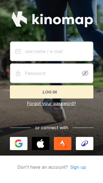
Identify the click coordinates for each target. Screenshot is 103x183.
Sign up (78, 167)
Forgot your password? (51, 103)
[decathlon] (84, 143)
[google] (18, 143)
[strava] (62, 143)
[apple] (40, 143)
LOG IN (49, 92)
